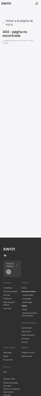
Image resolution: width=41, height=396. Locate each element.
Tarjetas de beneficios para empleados (29, 314)
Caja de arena (26, 331)
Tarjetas (24, 306)
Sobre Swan (7, 352)
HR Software (7, 299)
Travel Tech (7, 308)
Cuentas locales (27, 295)
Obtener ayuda (26, 356)
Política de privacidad (10, 383)
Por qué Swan (8, 360)
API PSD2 (24, 342)
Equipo (5, 356)
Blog (4, 372)
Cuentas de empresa (28, 291)
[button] (36, 3)
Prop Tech (6, 295)
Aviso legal (7, 386)
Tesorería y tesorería (10, 291)
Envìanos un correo (28, 352)
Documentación (26, 328)
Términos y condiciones (11, 389)
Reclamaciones (8, 392)
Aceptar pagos (27, 302)
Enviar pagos (26, 299)
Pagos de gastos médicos (9, 303)
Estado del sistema (27, 335)
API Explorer (25, 339)
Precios (23, 288)
